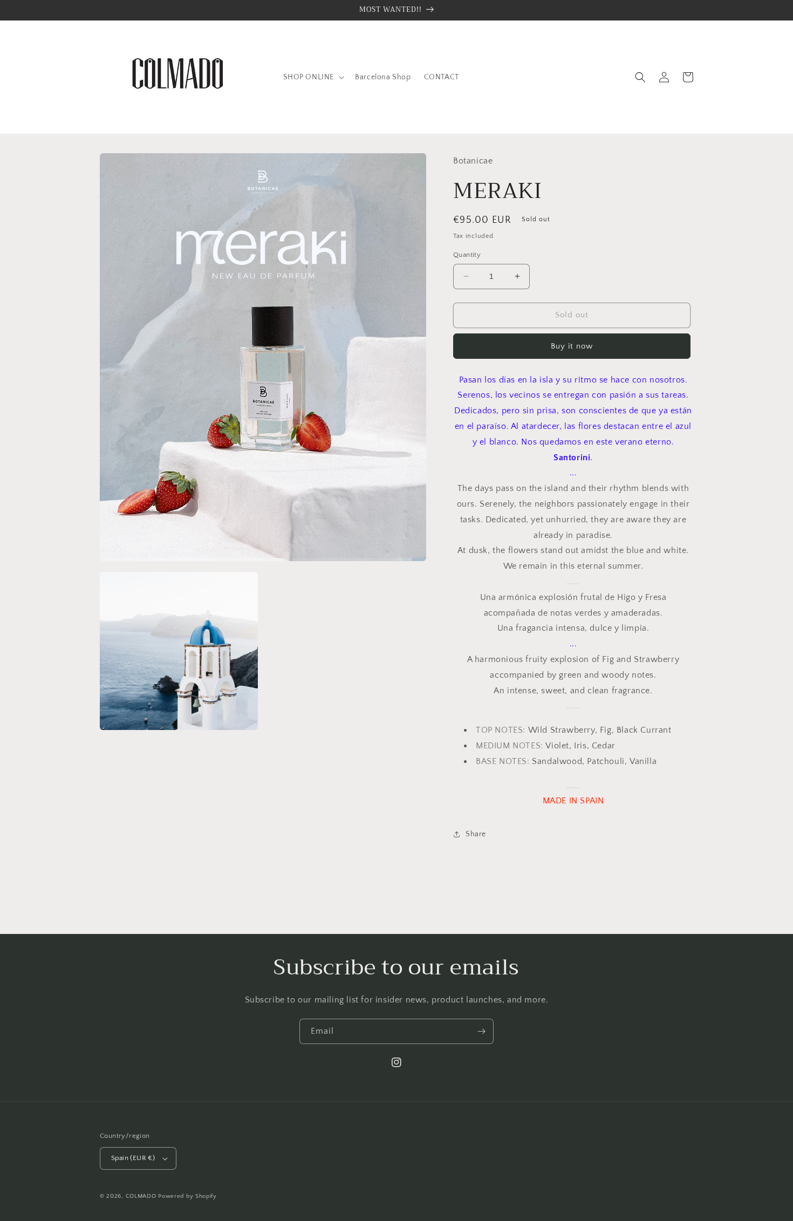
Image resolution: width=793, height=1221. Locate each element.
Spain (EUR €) (133, 1158)
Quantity (467, 254)
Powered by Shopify (187, 1196)
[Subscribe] (481, 1031)
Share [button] (476, 834)
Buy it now (572, 346)
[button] (313, 77)
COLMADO (141, 1196)
